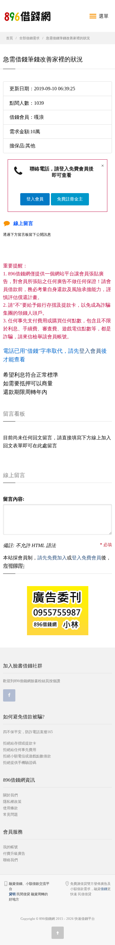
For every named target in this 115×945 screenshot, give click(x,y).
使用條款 (10, 808)
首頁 (9, 38)
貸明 (12, 894)
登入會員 (35, 199)
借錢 (104, 889)
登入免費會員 (86, 557)
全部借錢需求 (29, 38)
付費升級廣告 (14, 853)
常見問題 (10, 814)
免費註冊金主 (70, 199)
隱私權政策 (12, 801)
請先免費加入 (52, 557)
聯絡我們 (10, 860)
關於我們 (10, 795)
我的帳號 (10, 847)
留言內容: (13, 499)
